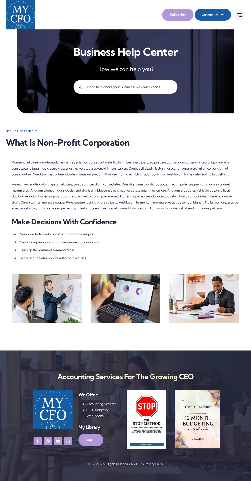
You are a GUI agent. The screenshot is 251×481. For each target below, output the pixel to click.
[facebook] (38, 441)
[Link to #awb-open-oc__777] (239, 15)
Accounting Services (101, 404)
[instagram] (48, 441)
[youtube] (58, 441)
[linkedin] (68, 441)
